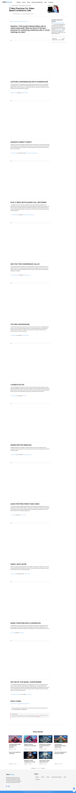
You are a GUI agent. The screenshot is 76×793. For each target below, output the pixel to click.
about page (24, 709)
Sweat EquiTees (25, 92)
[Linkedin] (9, 786)
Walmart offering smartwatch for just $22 (30, 745)
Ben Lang (13, 632)
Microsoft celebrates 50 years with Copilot (60, 753)
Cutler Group (27, 573)
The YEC (12, 703)
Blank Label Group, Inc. (27, 454)
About (45, 2)
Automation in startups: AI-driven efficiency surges (45, 746)
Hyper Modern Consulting (28, 214)
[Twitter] (6, 786)
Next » (43, 768)
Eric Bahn (13, 514)
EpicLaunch (22, 632)
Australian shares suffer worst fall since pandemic (15, 746)
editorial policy (17, 709)
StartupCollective (58, 29)
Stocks (28, 2)
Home (10, 5)
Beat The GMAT (23, 514)
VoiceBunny (28, 694)
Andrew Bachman (15, 275)
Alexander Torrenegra (15, 694)
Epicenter (24, 395)
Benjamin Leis (14, 92)
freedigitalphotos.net (25, 703)
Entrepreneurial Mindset (37, 2)
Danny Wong (13, 454)
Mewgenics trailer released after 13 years (29, 761)
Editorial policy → (38, 716)
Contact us (50, 2)
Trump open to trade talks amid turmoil (44, 761)
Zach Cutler (13, 573)
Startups (19, 2)
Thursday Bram (14, 214)
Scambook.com (27, 275)
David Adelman (14, 153)
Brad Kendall (13, 395)
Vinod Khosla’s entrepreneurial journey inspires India (60, 746)
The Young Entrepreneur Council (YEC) (20, 21)
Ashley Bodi (13, 335)
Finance (24, 2)
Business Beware (25, 335)
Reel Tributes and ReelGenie (32, 153)
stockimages (17, 703)
